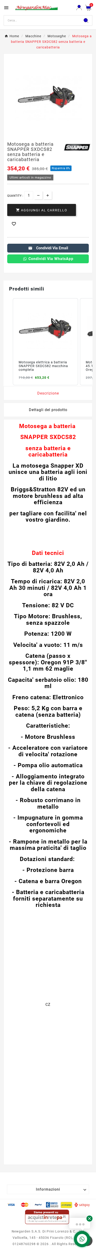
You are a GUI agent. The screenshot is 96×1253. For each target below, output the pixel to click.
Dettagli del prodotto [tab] (48, 410)
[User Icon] (79, 7)
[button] (8, 341)
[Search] (86, 20)
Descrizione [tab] (48, 393)
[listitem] (45, 341)
